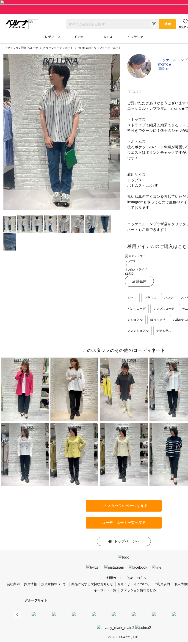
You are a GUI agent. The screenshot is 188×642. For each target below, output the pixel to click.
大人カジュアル (138, 330)
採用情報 (30, 584)
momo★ (165, 64)
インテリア (135, 36)
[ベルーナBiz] (54, 614)
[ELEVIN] (94, 614)
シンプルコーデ (163, 308)
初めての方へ (136, 578)
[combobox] (112, 24)
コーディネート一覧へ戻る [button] (124, 523)
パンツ (168, 297)
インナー (80, 36)
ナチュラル (163, 330)
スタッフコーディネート (58, 48)
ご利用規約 (162, 584)
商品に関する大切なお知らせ (92, 584)
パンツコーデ (137, 308)
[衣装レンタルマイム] (34, 614)
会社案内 (13, 584)
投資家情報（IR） (54, 584)
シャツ (132, 297)
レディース (53, 36)
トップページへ (127, 541)
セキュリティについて (133, 584)
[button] (17, 615)
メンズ (108, 36)
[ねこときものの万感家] (74, 614)
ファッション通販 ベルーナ (21, 48)
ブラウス (150, 297)
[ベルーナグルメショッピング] (134, 614)
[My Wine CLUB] (154, 614)
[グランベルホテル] (114, 614)
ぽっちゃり (157, 319)
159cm (163, 69)
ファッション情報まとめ (138, 590)
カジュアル (135, 319)
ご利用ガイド (113, 578)
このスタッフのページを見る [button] (124, 506)
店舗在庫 (139, 281)
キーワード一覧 (105, 590)
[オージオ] (173, 614)
